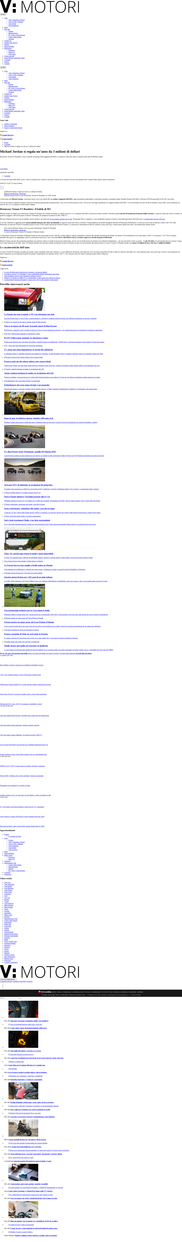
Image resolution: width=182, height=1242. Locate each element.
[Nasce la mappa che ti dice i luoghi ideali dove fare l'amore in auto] (93, 1195)
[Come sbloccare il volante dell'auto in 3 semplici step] (93, 1062)
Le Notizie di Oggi (14, 836)
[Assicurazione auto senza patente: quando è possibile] (93, 1172)
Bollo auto (7, 924)
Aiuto (83, 995)
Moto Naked (8, 907)
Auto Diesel (8, 890)
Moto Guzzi (8, 915)
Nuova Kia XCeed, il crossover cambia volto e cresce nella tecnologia (23, 694)
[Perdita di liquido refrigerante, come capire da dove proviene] (93, 1091)
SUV (6, 896)
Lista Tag (7, 882)
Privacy (58, 995)
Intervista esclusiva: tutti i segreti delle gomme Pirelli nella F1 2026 (22, 826)
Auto (6, 18)
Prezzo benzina (9, 126)
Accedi (3, 14)
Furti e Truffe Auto (10, 941)
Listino (10, 840)
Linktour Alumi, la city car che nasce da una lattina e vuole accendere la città (25, 795)
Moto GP (11, 52)
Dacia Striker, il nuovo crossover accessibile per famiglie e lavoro (21, 665)
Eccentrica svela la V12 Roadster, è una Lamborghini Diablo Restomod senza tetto (31, 274)
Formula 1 (11, 50)
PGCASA (87, 992)
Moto (6, 27)
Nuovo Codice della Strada (13, 128)
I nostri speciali (9, 56)
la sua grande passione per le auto (61, 219)
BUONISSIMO (132, 992)
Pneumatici (8, 922)
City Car (7, 898)
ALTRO (3, 67)
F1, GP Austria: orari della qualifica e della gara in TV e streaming (22, 807)
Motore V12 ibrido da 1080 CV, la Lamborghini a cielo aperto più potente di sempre (32, 278)
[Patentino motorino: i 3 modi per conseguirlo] (93, 1076)
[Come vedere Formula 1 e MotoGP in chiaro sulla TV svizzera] (93, 1188)
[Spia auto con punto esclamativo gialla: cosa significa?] (93, 1009)
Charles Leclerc (9, 955)
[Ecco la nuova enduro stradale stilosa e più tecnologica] (93, 1069)
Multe (6, 940)
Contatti (6, 64)
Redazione (7, 874)
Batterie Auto (8, 959)
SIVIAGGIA (117, 992)
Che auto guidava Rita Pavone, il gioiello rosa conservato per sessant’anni (24, 715)
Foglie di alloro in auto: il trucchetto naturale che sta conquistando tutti (23, 754)
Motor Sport (8, 855)
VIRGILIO (59, 992)
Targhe (6, 928)
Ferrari (6, 949)
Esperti (6, 62)
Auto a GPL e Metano (15, 22)
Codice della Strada (14, 37)
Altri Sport (11, 54)
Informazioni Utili (10, 863)
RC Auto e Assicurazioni (16, 35)
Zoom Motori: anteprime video (14, 58)
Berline (6, 900)
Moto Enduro (8, 905)
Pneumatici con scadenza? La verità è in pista (15, 785)
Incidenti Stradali (9, 943)
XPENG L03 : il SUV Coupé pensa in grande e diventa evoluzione (22, 766)
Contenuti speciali (6, 981)
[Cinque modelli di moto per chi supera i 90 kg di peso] (93, 1128)
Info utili (7, 29)
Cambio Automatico (11, 962)
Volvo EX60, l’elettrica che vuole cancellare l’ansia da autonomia (21, 776)
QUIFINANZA (124, 992)
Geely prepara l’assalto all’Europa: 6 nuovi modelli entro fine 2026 (22, 816)
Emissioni (7, 960)
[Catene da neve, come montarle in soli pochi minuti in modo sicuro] (93, 1225)
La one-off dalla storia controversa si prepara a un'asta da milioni (25, 272)
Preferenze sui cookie (75, 995)
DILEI (111, 992)
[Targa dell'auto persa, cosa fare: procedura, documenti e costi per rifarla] (93, 1150)
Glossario (7, 861)
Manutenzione (13, 33)
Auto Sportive (9, 903)
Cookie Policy (64, 995)
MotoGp (7, 947)
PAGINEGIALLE (67, 992)
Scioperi (11, 39)
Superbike (7, 913)
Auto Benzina (8, 888)
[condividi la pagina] (2, 187)
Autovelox (7, 926)
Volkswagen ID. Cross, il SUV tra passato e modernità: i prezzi (21, 704)
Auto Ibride (12, 24)
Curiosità (7, 60)
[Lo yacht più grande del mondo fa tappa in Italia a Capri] (93, 1158)
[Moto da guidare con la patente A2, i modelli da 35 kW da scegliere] (93, 1210)
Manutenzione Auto (10, 919)
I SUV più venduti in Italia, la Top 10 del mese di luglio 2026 (20, 675)
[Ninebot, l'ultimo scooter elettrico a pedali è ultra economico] (93, 1232)
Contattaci (15, 981)
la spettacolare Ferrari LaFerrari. (154, 219)
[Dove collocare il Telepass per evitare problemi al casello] (93, 1106)
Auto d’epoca (12, 850)
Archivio (29, 981)
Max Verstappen (9, 957)
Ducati (6, 951)
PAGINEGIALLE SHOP (78, 992)
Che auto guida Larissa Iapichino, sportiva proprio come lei (19, 725)
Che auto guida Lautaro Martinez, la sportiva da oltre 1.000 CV (21, 735)
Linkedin (7, 176)
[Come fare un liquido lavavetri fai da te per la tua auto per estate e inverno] (93, 1054)
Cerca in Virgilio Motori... (8, 979)
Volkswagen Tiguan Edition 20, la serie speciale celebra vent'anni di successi (25, 684)
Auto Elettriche (13, 26)
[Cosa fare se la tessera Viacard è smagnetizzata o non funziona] (93, 1113)
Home (6, 142)
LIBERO (54, 992)
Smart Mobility (9, 46)
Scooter (6, 911)
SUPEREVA (140, 992)
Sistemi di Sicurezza (11, 934)
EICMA (7, 917)
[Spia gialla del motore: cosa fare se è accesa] (93, 1039)
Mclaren (7, 953)
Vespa (6, 909)
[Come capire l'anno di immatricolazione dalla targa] (93, 1024)
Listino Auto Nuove (10, 43)
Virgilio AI (7, 41)
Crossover (7, 894)
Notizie (6, 45)
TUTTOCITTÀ (105, 992)
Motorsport (8, 48)
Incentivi (7, 938)
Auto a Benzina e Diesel (16, 20)
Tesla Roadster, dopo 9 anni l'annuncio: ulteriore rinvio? (22, 276)
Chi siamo (44, 995)
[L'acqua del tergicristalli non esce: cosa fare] (93, 1143)
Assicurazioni (8, 932)
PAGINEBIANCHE (96, 992)
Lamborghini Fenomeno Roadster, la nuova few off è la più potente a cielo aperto (31, 280)
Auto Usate (8, 892)
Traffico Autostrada (10, 124)
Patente (10, 31)
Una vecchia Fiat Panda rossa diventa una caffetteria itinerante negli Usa (24, 745)
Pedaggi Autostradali (11, 936)
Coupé (6, 901)
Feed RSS (22, 981)
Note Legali (51, 995)
